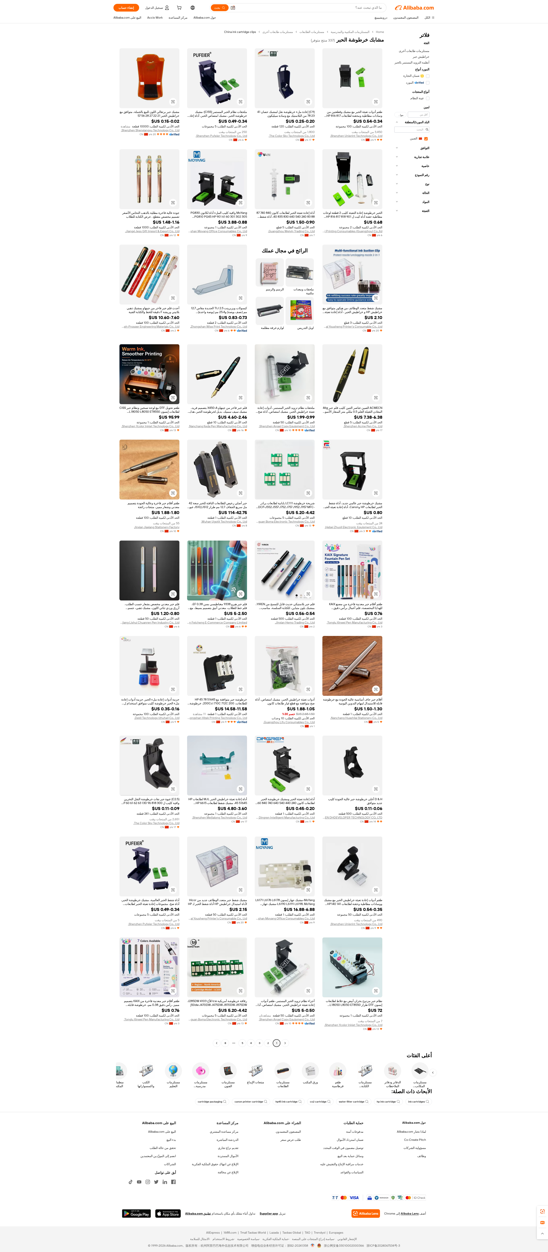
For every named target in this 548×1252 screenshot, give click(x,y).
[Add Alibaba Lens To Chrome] (365, 1213)
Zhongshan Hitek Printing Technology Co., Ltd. (217, 718)
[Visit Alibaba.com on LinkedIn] (164, 1181)
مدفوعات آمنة (354, 1131)
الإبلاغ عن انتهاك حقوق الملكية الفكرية (215, 1164)
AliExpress (213, 1232)
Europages (336, 1232)
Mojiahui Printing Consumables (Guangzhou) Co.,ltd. (352, 231)
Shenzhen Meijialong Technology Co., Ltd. (219, 817)
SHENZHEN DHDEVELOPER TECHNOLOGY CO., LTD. (352, 817)
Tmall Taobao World (253, 1232)
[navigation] (410, 538)
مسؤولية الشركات (415, 1148)
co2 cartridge (318, 1101)
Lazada (274, 1232)
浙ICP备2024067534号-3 (383, 1245)
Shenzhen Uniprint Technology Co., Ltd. (356, 135)
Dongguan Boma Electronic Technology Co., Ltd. (285, 521)
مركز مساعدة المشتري (224, 1131)
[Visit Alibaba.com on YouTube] (139, 1181)
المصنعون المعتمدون (288, 1131)
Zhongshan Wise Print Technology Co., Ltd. (218, 326)
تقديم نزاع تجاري (228, 1148)
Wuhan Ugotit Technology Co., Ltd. (224, 521)
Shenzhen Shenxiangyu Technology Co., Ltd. (150, 130)
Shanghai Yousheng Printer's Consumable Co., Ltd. (352, 326)
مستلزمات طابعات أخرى (277, 32)
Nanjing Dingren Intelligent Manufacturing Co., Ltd (285, 817)
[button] (232, 7)
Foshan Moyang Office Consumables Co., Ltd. (217, 231)
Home (380, 32)
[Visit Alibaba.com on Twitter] (156, 1181)
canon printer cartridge (249, 1101)
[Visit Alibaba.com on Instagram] (147, 1181)
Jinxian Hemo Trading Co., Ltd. (295, 622)
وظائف (421, 1156)
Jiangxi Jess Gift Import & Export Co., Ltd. (152, 231)
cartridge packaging (210, 1101)
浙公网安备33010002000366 (344, 1245)
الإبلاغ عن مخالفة (228, 1172)
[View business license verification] (313, 1245)
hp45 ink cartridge (286, 1101)
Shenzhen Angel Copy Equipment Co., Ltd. (287, 426)
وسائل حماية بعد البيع (350, 1156)
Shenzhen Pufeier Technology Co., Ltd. (221, 135)
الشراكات (170, 1164)
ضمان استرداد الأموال (350, 1139)
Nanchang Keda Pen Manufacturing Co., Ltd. (218, 426)
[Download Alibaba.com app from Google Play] (136, 1213)
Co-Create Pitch (415, 1139)
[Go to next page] (216, 1043)
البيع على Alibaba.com (162, 1131)
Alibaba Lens (410, 1213)
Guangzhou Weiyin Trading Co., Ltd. (291, 231)
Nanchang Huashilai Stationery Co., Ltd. (356, 718)
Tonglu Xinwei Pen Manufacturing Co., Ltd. (354, 622)
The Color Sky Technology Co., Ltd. (292, 135)
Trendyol (319, 1232)
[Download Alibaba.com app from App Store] (168, 1213)
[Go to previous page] (285, 1043)
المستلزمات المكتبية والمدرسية (350, 32)
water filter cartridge (351, 1101)
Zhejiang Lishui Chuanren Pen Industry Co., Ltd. (149, 622)
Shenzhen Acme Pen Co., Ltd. (362, 426)
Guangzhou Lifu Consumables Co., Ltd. (289, 722)
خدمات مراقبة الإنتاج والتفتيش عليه (341, 1164)
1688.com (230, 1232)
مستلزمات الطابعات (311, 32)
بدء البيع (171, 1139)
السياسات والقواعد (351, 1172)
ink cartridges (416, 1101)
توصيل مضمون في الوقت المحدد (343, 1148)
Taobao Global (291, 1232)
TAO (307, 1232)
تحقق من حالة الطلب (163, 1148)
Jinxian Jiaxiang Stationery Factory (156, 527)
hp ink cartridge (386, 1101)
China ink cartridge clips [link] (240, 32)
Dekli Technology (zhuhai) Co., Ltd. (156, 718)
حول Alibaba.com (414, 1122)
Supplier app (269, 1213)
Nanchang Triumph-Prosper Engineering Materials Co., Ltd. (149, 326)
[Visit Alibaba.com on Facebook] (173, 1181)
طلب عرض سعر (290, 1139)
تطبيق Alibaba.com (198, 1213)
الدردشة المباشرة (227, 1139)
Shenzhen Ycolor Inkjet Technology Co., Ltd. (150, 426)
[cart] (179, 8)
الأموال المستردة (228, 1156)
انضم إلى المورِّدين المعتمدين (158, 1156)
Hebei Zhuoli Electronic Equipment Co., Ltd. (353, 527)
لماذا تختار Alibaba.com (411, 1131)
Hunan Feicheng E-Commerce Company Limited (217, 622)
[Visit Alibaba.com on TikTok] (130, 1181)
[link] (542, 1211)
